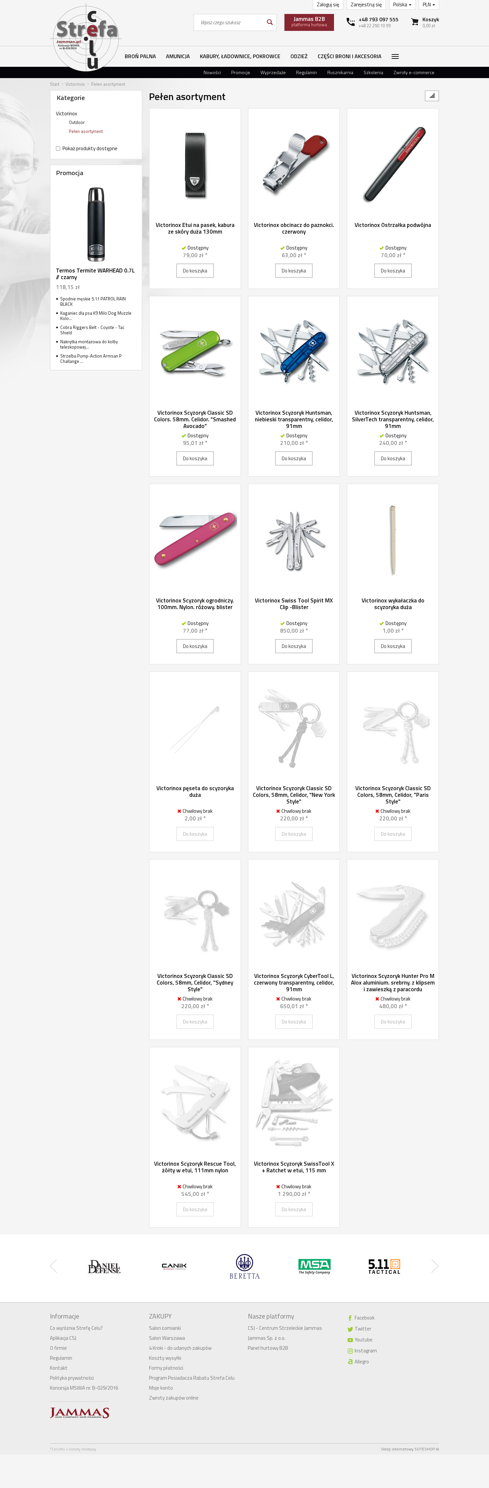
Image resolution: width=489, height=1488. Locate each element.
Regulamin (306, 72)
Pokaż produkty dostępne (90, 148)
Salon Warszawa (167, 1338)
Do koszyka (195, 270)
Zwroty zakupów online (174, 1398)
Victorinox (66, 113)
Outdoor (77, 122)
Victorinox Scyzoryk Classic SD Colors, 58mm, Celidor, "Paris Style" (393, 795)
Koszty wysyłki (165, 1358)
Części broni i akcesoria (350, 56)
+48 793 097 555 (379, 19)
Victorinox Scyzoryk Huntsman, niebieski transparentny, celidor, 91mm (294, 419)
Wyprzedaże (273, 72)
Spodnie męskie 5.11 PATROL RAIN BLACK (93, 301)
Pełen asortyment (86, 131)
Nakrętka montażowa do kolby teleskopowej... (89, 344)
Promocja (69, 172)
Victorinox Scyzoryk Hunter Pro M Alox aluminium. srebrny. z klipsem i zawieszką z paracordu (393, 983)
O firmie (58, 1348)
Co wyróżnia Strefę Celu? (76, 1328)
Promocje (240, 72)
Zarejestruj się (366, 4)
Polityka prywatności (72, 1378)
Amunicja (178, 56)
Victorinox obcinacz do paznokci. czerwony (294, 228)
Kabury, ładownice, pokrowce (240, 56)
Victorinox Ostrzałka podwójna (393, 225)
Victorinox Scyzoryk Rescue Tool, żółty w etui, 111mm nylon (195, 1167)
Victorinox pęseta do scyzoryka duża (195, 791)
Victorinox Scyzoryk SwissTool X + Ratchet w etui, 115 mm (294, 1167)
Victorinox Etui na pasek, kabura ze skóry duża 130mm (195, 228)
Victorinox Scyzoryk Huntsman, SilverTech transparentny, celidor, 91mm (393, 419)
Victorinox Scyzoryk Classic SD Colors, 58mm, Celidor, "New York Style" (294, 795)
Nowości (212, 72)
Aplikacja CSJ (63, 1338)
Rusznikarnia (340, 72)
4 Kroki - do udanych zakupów (180, 1348)
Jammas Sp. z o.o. (266, 1338)
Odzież (299, 56)
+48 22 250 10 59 (375, 25)
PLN (427, 4)
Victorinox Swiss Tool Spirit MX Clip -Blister (294, 603)
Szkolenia (373, 72)
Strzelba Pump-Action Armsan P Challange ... (91, 359)
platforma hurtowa (309, 21)
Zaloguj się (328, 4)
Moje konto (161, 1388)
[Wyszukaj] (269, 22)
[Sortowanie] (432, 95)
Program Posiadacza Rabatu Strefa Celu (192, 1378)
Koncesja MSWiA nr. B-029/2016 (84, 1388)
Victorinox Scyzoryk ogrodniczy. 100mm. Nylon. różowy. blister (195, 603)
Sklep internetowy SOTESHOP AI (410, 1449)
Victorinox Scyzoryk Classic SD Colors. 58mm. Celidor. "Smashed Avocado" (195, 419)
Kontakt (59, 1368)
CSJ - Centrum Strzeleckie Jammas (285, 1328)
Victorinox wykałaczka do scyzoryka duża (393, 603)
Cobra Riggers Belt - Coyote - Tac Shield (92, 330)
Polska (400, 4)
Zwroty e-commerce (414, 72)
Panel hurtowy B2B (268, 1348)
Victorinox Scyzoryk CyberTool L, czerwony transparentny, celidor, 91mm (294, 983)
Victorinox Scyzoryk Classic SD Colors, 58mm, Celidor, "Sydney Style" (195, 983)
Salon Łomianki (165, 1328)
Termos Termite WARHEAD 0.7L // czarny (95, 273)
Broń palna (140, 56)
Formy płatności (166, 1368)
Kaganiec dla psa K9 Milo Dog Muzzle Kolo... (95, 316)
